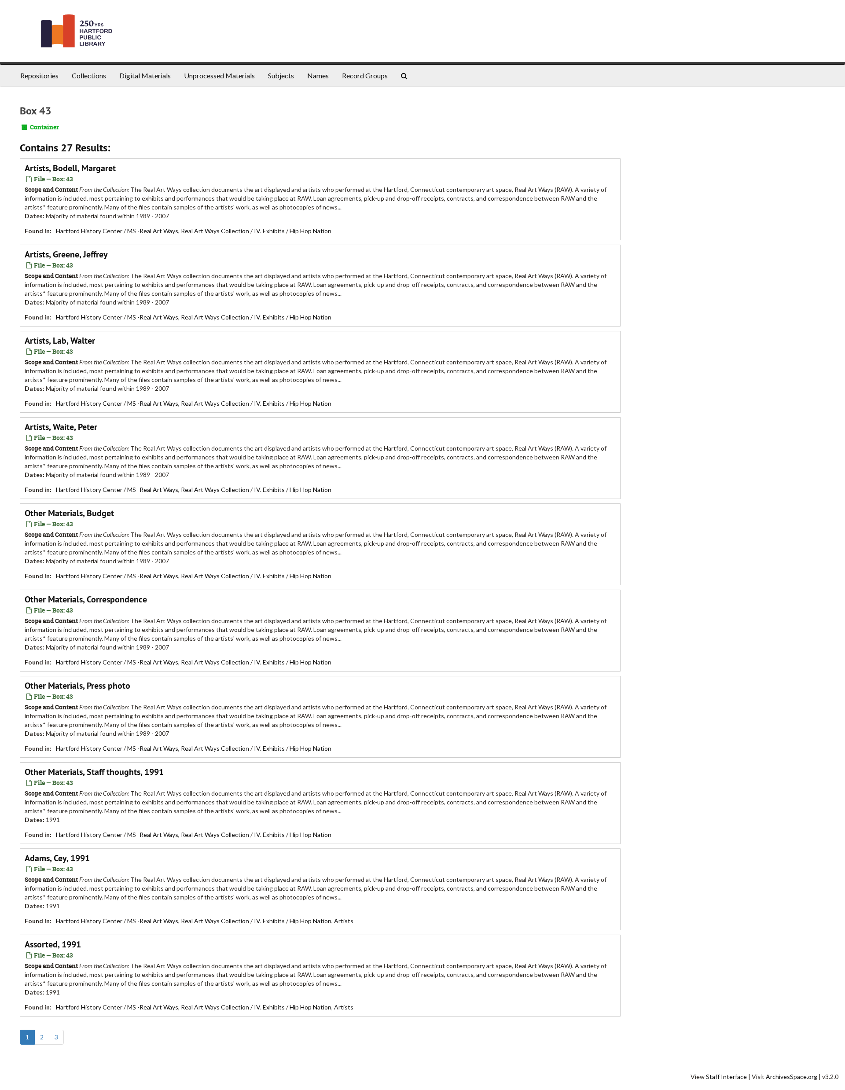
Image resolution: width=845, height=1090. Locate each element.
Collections (89, 75)
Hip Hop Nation (310, 231)
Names (318, 75)
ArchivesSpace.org (791, 1076)
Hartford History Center (89, 231)
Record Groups (365, 75)
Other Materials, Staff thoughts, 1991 (94, 772)
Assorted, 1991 (53, 944)
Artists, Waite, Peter (61, 427)
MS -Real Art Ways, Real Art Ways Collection (188, 231)
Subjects (281, 75)
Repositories (39, 75)
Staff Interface (726, 1076)
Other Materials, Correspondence (86, 599)
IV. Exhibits (269, 231)
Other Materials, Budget (69, 513)
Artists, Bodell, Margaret (70, 168)
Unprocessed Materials (219, 75)
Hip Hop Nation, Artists (321, 921)
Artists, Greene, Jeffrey (66, 254)
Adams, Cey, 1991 (57, 858)
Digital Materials (145, 75)
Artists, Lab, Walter (60, 340)
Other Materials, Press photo (77, 685)
